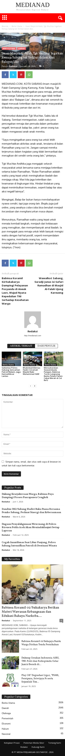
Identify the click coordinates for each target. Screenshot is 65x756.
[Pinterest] (21, 74)
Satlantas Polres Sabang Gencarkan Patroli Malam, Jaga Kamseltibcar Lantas (11, 371)
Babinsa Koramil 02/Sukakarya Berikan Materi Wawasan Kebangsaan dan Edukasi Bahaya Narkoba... (30, 611)
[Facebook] (5, 74)
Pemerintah (7, 718)
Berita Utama (17, 26)
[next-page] (34, 386)
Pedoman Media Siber (34, 743)
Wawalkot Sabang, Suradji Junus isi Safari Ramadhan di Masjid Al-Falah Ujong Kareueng (48, 285)
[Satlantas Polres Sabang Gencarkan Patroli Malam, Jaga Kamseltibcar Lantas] (11, 359)
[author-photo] (32, 319)
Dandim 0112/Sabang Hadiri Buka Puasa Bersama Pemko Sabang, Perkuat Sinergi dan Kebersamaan (31, 510)
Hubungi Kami (38, 747)
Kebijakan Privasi (12, 743)
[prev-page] (30, 386)
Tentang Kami (54, 743)
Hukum (5, 729)
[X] (13, 74)
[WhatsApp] (29, 74)
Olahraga (6, 713)
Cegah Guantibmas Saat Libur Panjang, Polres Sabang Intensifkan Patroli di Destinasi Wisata (29, 544)
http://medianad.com (32, 336)
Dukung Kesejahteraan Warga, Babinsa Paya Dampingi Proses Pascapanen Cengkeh (28, 495)
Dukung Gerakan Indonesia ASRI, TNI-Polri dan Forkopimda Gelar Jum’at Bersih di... (40, 661)
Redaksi (13, 66)
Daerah (21, 48)
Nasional (6, 734)
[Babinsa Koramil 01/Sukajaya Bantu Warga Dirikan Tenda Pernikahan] (10, 646)
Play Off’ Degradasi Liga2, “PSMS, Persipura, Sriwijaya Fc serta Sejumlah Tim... (40, 679)
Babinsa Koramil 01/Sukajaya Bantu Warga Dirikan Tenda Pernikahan (41, 643)
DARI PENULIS (46, 346)
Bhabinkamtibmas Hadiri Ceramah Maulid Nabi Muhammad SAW (31, 370)
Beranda (5, 26)
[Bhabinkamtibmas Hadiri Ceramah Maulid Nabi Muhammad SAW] (32, 359)
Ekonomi (6, 723)
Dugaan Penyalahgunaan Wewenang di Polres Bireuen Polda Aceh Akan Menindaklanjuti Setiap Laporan (30, 527)
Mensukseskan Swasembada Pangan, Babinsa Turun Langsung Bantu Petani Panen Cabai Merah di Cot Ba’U (53, 373)
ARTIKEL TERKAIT (21, 346)
